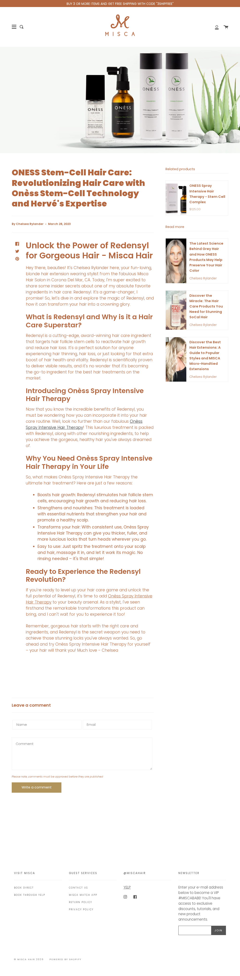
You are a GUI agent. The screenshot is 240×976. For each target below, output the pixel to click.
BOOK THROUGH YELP (29, 894)
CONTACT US (78, 887)
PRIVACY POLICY (81, 909)
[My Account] (214, 27)
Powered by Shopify (65, 959)
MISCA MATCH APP (83, 894)
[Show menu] (14, 27)
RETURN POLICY (80, 902)
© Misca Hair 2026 (29, 959)
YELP (127, 887)
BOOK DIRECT (24, 887)
